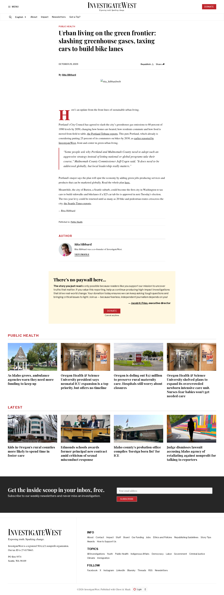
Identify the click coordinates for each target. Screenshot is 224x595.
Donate (209, 6)
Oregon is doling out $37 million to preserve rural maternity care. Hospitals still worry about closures (138, 381)
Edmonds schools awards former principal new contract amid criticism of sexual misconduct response (84, 453)
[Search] (10, 17)
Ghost (118, 589)
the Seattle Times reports (77, 203)
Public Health (67, 27)
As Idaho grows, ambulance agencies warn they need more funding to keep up (31, 379)
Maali (127, 589)
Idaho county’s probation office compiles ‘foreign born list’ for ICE (137, 451)
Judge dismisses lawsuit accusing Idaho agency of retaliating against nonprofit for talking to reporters (191, 453)
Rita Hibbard (69, 74)
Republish (146, 64)
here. (127, 182)
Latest (15, 407)
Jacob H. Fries (139, 303)
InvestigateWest (91, 589)
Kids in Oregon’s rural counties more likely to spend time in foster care (31, 451)
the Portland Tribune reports (102, 133)
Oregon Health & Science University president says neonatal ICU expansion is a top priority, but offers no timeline (84, 381)
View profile (82, 254)
